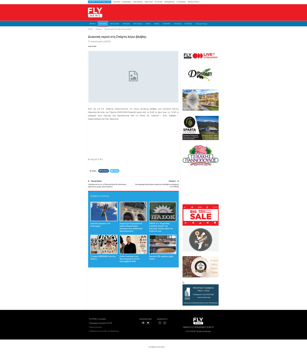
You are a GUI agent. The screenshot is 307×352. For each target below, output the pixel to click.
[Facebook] (143, 323)
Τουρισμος (181, 2)
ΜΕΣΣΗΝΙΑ (114, 24)
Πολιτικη (117, 2)
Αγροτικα (158, 2)
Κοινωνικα (126, 2)
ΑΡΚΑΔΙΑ (126, 24)
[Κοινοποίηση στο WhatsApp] (165, 323)
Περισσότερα (193, 2)
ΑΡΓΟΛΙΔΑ (137, 24)
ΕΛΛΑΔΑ (177, 24)
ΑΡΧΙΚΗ (92, 24)
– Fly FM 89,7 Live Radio (97, 319)
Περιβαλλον (169, 2)
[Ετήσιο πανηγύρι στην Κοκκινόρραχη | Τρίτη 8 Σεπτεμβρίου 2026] (133, 244)
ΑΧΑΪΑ (156, 24)
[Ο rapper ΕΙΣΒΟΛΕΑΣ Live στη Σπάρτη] (104, 244)
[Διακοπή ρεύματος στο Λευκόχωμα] (104, 211)
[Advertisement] (176, 12)
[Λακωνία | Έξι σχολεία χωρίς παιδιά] (162, 244)
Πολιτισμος (138, 2)
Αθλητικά (149, 2)
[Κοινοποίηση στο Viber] (160, 323)
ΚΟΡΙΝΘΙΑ (167, 24)
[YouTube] (148, 323)
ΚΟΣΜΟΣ (188, 24)
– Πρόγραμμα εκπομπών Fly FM (100, 323)
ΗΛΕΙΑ (148, 24)
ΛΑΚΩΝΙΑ (103, 24)
